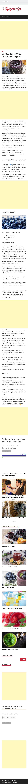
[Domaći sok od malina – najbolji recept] (14, 627)
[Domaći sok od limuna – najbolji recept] (14, 606)
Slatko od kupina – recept (8, 546)
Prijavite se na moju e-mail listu (10, 445)
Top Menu (5, 1)
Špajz (3, 51)
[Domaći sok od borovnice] (14, 586)
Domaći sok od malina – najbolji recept (12, 628)
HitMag (15, 782)
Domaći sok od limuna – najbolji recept (12, 608)
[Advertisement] (14, 35)
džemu (11, 164)
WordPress (9, 782)
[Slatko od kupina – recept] (14, 544)
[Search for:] (14, 659)
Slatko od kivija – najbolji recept (10, 649)
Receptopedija (13, 780)
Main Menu (6, 17)
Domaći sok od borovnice (8, 587)
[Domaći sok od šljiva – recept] (14, 565)
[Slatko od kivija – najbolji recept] (14, 648)
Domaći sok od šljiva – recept (9, 566)
